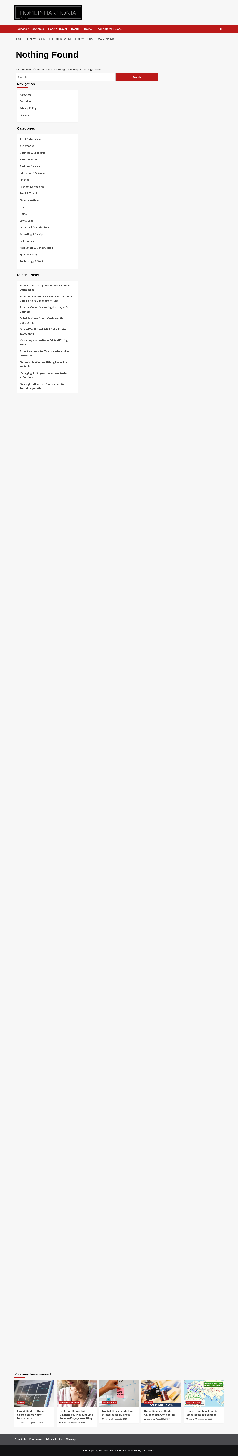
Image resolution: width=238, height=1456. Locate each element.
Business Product (30, 159)
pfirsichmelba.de (26, 1234)
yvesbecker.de (25, 1021)
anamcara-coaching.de (30, 950)
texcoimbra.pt (25, 478)
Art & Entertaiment (32, 139)
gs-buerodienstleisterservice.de (35, 724)
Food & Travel (57, 28)
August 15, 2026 (205, 1419)
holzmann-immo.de (28, 1343)
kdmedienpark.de (26, 737)
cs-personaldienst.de (29, 758)
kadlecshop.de (25, 624)
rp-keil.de (22, 591)
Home (88, 28)
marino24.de (24, 904)
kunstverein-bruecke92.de (32, 1013)
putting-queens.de (27, 753)
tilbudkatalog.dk (26, 482)
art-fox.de (23, 616)
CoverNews (130, 1450)
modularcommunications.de (32, 850)
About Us (25, 94)
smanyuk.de (23, 649)
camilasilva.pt (25, 411)
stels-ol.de (23, 1121)
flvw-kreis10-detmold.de (31, 1000)
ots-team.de (24, 837)
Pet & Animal (27, 240)
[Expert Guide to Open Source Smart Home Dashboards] (34, 1393)
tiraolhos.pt (24, 528)
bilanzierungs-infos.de (30, 825)
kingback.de (23, 774)
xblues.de (22, 1288)
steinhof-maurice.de (28, 833)
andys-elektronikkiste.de (31, 544)
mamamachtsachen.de (29, 958)
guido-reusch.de (26, 1096)
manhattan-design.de (29, 1238)
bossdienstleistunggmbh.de (33, 553)
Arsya (22, 1423)
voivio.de (22, 1055)
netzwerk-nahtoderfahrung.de (34, 992)
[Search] (221, 29)
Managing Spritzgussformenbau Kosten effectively (44, 375)
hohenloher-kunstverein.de (32, 1130)
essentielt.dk (24, 490)
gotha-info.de (25, 1305)
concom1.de (24, 1255)
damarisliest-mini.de (28, 875)
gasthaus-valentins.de (30, 908)
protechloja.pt (25, 419)
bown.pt (21, 440)
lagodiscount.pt (26, 428)
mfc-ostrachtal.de (27, 1205)
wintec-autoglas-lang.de (31, 662)
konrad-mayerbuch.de (29, 879)
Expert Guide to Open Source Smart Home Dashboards (45, 287)
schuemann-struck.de (29, 1159)
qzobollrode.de (25, 1347)
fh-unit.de (22, 574)
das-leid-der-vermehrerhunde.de (36, 1008)
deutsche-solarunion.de (30, 536)
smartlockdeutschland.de (31, 929)
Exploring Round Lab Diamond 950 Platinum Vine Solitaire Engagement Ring (46, 298)
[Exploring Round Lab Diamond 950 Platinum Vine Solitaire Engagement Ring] (77, 1393)
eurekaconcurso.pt (28, 436)
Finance (24, 179)
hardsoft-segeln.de (28, 666)
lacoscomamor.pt (27, 432)
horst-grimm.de (26, 703)
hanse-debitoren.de (28, 699)
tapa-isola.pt (24, 453)
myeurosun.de (25, 557)
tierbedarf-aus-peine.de (31, 1084)
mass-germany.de (27, 674)
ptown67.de (24, 1071)
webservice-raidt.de (28, 1184)
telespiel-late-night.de (30, 1192)
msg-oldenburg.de (27, 1217)
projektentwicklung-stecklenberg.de (38, 846)
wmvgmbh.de (24, 1251)
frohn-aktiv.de (25, 657)
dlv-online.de (24, 900)
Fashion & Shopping (32, 186)
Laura (64, 1423)
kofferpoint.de (25, 1117)
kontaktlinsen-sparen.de (31, 1109)
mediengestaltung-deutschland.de (36, 540)
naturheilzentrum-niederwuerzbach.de (39, 1092)
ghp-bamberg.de (26, 871)
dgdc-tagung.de (26, 937)
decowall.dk (23, 524)
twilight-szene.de (27, 967)
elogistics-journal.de (29, 988)
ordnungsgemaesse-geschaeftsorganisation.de (44, 854)
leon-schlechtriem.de (29, 779)
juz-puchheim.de (26, 979)
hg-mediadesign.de (28, 708)
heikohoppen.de (26, 770)
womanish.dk (24, 486)
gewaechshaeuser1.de (30, 733)
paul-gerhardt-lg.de (28, 1263)
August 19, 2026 (120, 1419)
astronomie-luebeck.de (30, 1046)
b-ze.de (21, 1042)
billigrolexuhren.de (28, 971)
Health (75, 28)
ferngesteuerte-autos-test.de (34, 933)
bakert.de (22, 712)
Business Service (30, 166)
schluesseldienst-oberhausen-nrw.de (38, 996)
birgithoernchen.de (28, 766)
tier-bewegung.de (27, 812)
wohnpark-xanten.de (29, 728)
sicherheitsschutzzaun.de (31, 670)
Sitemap (25, 114)
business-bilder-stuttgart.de (33, 1284)
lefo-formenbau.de (28, 561)
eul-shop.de (23, 1226)
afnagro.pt (23, 407)
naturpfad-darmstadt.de (31, 570)
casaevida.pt (24, 461)
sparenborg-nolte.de (29, 804)
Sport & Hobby (28, 254)
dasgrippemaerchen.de (30, 1243)
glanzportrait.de (26, 1029)
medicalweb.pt (25, 423)
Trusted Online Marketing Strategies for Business (45, 309)
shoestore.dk (24, 494)
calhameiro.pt (25, 457)
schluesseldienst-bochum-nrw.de (36, 883)
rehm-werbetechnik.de (30, 716)
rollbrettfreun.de (27, 1059)
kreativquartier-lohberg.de (32, 1230)
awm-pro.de (24, 582)
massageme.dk (25, 519)
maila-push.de (25, 620)
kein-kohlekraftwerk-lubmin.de (34, 1063)
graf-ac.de (23, 532)
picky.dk (21, 511)
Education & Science (32, 173)
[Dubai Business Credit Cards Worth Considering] (161, 1393)
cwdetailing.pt (25, 465)
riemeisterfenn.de (27, 1004)
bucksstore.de (25, 829)
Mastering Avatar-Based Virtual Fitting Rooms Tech (44, 342)
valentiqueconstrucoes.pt (32, 473)
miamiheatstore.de (28, 921)
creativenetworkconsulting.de (34, 720)
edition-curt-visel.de (29, 645)
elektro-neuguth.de (28, 1247)
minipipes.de (24, 892)
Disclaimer (26, 101)
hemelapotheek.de (27, 762)
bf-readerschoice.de (28, 1134)
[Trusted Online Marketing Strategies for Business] (119, 1393)
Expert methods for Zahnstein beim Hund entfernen (45, 353)
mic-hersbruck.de (27, 917)
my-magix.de (24, 678)
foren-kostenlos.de (28, 1138)
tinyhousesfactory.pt (29, 448)
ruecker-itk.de (25, 963)
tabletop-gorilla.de (28, 946)
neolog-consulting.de (29, 942)
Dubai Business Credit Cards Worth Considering (41, 320)
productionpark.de (27, 682)
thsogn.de (23, 1268)
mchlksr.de (23, 795)
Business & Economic (29, 28)
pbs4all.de (23, 887)
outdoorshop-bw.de (28, 749)
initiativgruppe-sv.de (29, 808)
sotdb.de (22, 653)
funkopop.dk (24, 515)
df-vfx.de (22, 1146)
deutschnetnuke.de (28, 1080)
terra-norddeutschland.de (32, 1151)
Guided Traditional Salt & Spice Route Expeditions (43, 331)
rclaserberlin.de (26, 578)
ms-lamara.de (24, 632)
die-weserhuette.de (28, 1113)
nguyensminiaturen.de (30, 1209)
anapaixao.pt (24, 415)
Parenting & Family (31, 234)
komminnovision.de (28, 791)
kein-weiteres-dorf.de (29, 1067)
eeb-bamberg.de (26, 1167)
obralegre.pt (24, 469)
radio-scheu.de (25, 691)
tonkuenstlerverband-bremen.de (35, 1326)
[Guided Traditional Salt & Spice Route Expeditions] (204, 1393)
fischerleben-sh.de (27, 862)
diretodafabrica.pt (27, 444)
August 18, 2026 (163, 1419)
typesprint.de (24, 1038)
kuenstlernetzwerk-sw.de (31, 866)
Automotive (27, 145)
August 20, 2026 (78, 1423)
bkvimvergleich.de (27, 695)
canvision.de (24, 628)
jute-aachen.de (25, 1088)
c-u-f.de (21, 1318)
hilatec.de (22, 599)
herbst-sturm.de (26, 1330)
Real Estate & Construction (36, 247)
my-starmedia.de (26, 975)
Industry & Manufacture (34, 227)
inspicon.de (23, 1339)
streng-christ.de (26, 912)
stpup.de (22, 1180)
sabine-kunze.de (26, 1213)
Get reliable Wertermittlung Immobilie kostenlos (43, 364)
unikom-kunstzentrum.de (31, 800)
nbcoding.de (24, 603)
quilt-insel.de (24, 741)
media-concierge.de (28, 1322)
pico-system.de (25, 1017)
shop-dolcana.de (26, 1259)
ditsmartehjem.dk (27, 507)
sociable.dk (23, 499)
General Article (29, 200)
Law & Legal (27, 220)
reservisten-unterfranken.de (33, 595)
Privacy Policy (28, 108)
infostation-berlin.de (29, 787)
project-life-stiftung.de (30, 1334)
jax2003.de (23, 841)
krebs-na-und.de (26, 1142)
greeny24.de (24, 637)
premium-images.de (28, 821)
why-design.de (25, 745)
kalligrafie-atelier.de (29, 1364)
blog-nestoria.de (26, 641)
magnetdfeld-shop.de (29, 611)
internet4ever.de (26, 1163)
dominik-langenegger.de (31, 896)
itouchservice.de (26, 1276)
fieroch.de (23, 687)
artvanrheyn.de (26, 816)
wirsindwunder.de (27, 607)
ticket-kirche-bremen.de (31, 1025)
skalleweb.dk (24, 503)
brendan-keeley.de (27, 565)
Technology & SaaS (109, 28)
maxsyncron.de (25, 1075)
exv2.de (21, 983)
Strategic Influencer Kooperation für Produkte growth (42, 386)
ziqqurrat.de (24, 549)
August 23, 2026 (36, 1423)
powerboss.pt (25, 402)
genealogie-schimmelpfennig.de (35, 1155)
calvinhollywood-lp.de (30, 1101)
